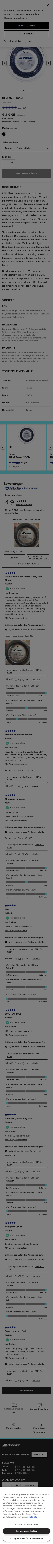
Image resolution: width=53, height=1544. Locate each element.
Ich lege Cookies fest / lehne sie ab (26, 1538)
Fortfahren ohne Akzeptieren (26, 1524)
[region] (26, 1515)
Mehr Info (33, 1517)
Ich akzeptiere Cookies (26, 1531)
